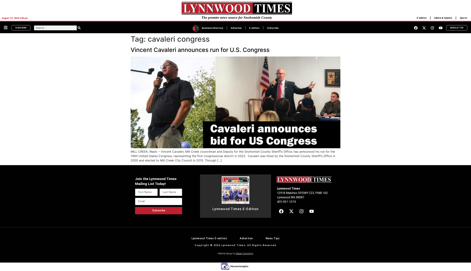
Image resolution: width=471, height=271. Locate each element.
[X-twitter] (424, 28)
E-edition (421, 18)
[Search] (79, 28)
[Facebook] (415, 28)
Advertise (236, 27)
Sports (463, 18)
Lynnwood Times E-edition (209, 238)
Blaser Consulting (244, 253)
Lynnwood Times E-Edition (236, 209)
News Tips (273, 238)
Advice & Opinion (443, 18)
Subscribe (273, 27)
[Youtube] (440, 28)
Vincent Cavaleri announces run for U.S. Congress (200, 49)
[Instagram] (432, 28)
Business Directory (212, 27)
